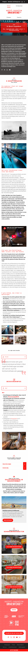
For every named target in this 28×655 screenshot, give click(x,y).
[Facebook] (8, 637)
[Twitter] (11, 637)
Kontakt (14, 609)
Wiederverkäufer (20, 644)
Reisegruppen (14, 418)
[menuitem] (9, 6)
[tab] (13, 357)
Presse (13, 644)
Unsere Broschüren (13, 647)
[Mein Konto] (22, 2)
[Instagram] (14, 637)
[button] (24, 2)
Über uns (5, 647)
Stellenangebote (22, 647)
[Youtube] (16, 637)
